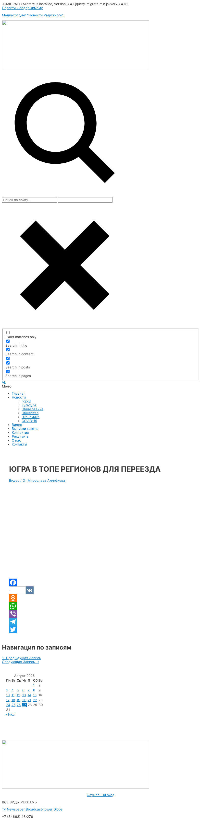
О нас (16, 440)
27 (24, 705)
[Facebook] (100, 582)
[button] (100, 386)
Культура (29, 405)
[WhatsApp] (100, 606)
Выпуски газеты (25, 429)
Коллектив (20, 432)
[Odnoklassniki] (100, 598)
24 (8, 705)
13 (24, 695)
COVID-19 (29, 421)
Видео (17, 425)
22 (35, 700)
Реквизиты (20, 436)
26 (19, 705)
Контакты (19, 444)
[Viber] (100, 614)
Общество (30, 413)
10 (8, 695)
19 (18, 700)
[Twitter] (100, 629)
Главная (18, 393)
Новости (19, 397)
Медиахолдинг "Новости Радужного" (32, 15)
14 (29, 695)
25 (13, 705)
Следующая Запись (20, 662)
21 (29, 700)
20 (24, 700)
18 (13, 700)
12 (18, 695)
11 (13, 695)
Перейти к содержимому (22, 8)
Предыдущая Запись (21, 658)
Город (26, 401)
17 (8, 700)
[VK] (100, 590)
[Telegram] (100, 622)
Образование (32, 409)
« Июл (10, 714)
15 (35, 695)
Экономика (30, 417)
